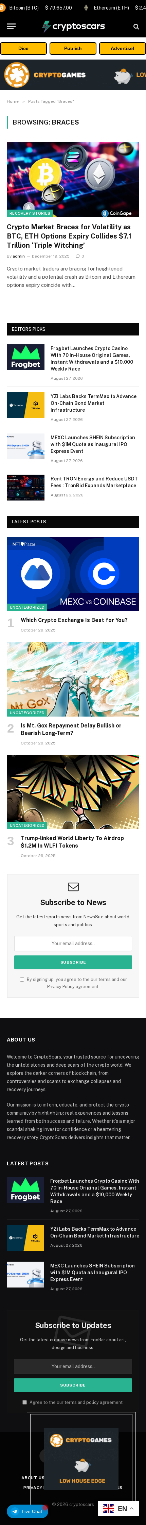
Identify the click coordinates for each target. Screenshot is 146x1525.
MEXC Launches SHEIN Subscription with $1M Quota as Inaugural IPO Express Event (93, 444)
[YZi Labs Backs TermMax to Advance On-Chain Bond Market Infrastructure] (25, 405)
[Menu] (11, 26)
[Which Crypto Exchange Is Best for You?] (73, 574)
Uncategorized (27, 607)
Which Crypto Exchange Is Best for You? (74, 620)
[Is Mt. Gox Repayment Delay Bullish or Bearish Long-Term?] (73, 679)
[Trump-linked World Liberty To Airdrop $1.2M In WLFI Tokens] (73, 792)
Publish (73, 48)
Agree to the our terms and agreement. (76, 1402)
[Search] (135, 26)
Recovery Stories (30, 213)
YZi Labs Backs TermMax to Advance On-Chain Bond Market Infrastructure (93, 403)
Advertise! (122, 48)
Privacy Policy (61, 986)
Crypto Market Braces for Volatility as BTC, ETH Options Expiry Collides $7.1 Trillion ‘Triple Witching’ (69, 236)
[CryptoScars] (73, 26)
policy (92, 1402)
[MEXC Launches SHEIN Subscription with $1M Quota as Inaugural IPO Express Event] (25, 446)
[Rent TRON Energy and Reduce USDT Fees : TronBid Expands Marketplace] (25, 488)
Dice (23, 48)
